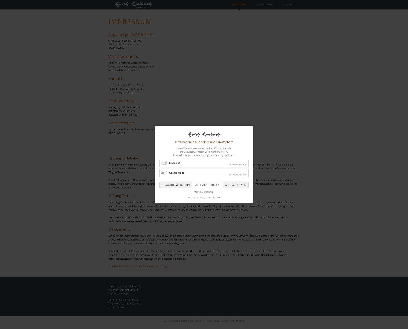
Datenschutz (205, 197)
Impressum (193, 197)
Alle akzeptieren (207, 184)
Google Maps (176, 172)
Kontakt (216, 197)
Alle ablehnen (235, 184)
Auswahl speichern (176, 184)
